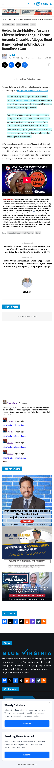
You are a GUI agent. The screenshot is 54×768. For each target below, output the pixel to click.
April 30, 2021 (14, 58)
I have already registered (27, 764)
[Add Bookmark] (49, 64)
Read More (24, 672)
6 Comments (41, 58)
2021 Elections (8, 24)
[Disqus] (27, 361)
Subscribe (27, 723)
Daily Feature (28, 233)
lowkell (12, 55)
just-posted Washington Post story (32, 90)
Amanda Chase (22, 24)
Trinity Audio (26, 79)
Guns (33, 24)
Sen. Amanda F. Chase (25, 100)
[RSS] (43, 621)
